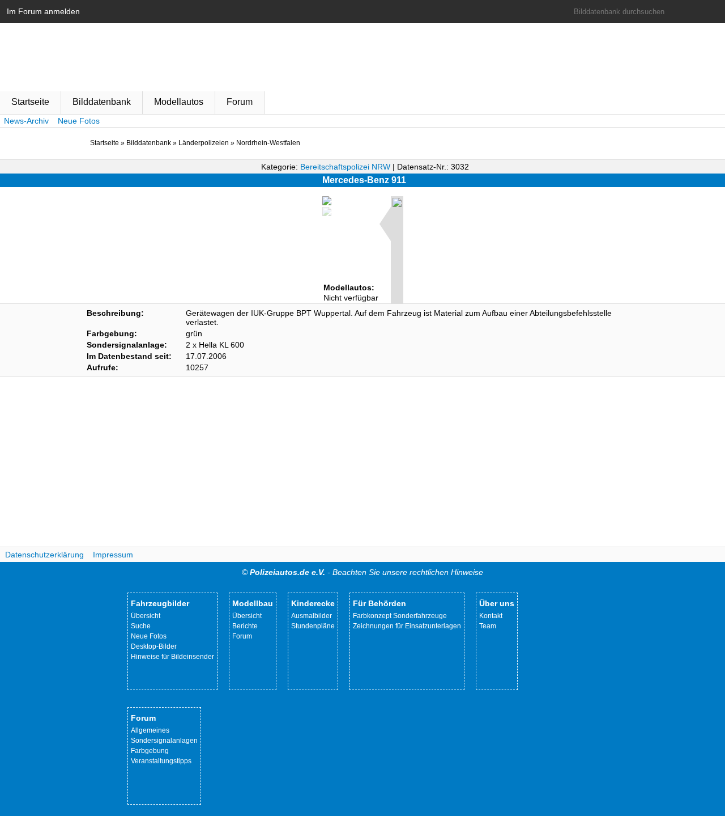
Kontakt (490, 616)
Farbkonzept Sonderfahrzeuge (400, 616)
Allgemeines (150, 730)
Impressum (113, 554)
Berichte (245, 626)
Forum (240, 102)
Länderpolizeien (203, 143)
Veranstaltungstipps (161, 761)
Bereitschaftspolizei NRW (345, 166)
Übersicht (145, 616)
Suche (141, 626)
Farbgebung (150, 751)
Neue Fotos (79, 120)
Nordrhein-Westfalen (268, 143)
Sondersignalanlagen (164, 741)
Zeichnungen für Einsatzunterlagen (407, 626)
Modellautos (178, 102)
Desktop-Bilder (154, 646)
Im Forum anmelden (43, 11)
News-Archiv (26, 120)
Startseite (30, 102)
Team (487, 626)
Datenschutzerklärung (44, 554)
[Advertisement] (362, 462)
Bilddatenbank (101, 102)
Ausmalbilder (311, 616)
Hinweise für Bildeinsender (172, 657)
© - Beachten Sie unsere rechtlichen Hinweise (362, 572)
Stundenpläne (313, 626)
